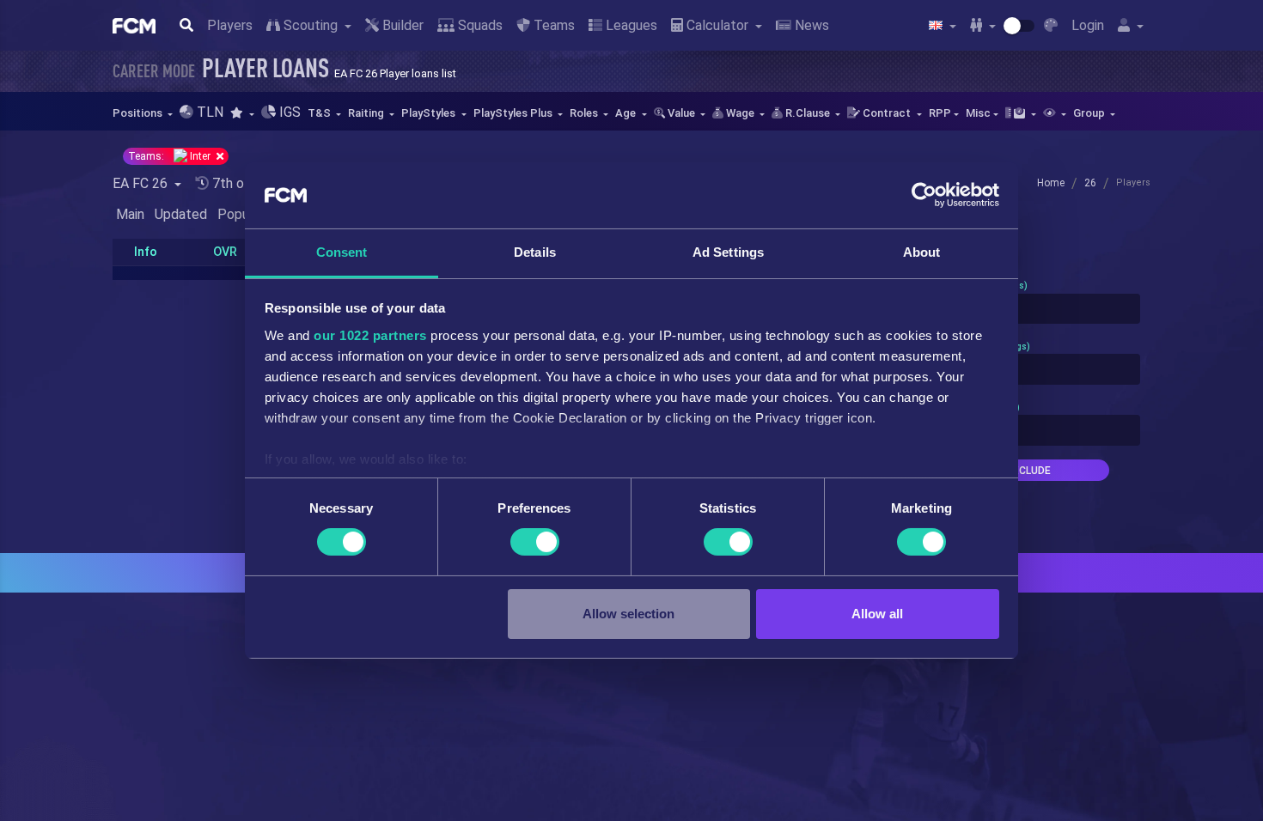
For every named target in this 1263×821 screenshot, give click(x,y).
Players (230, 25)
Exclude (1028, 471)
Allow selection (628, 613)
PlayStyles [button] (429, 112)
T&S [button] (320, 112)
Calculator (717, 25)
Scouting (310, 25)
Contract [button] (886, 112)
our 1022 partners (370, 335)
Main (130, 214)
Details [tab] (535, 252)
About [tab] (922, 252)
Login (1087, 25)
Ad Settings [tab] (728, 252)
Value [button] (681, 112)
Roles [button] (585, 112)
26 (1090, 183)
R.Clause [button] (808, 112)
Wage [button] (740, 112)
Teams (552, 25)
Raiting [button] (367, 112)
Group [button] (1090, 112)
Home (1051, 183)
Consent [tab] (342, 252)
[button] (241, 112)
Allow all (877, 613)
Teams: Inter (170, 156)
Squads (479, 25)
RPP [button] (940, 112)
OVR (225, 252)
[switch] (534, 542)
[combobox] (1028, 309)
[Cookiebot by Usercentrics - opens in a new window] (924, 195)
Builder (401, 25)
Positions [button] (139, 112)
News (810, 25)
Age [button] (626, 112)
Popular (240, 214)
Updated (181, 214)
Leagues (629, 25)
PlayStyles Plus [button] (514, 112)
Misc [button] (978, 112)
